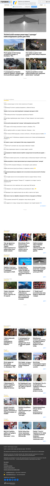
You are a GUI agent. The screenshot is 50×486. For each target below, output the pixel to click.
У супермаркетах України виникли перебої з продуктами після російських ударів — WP (24, 153)
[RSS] (17, 480)
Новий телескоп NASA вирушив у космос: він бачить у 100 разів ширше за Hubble (24, 133)
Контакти (6, 463)
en (49, 1)
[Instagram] (12, 480)
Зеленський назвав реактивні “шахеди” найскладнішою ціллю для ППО (21, 122)
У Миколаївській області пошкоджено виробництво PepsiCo (18, 114)
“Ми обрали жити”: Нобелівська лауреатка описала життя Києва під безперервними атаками (24, 137)
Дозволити (34, 6)
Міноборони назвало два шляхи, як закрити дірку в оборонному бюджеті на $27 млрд (25, 157)
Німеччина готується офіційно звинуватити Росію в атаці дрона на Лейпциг (23, 195)
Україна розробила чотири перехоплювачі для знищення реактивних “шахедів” (23, 160)
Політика (6, 5)
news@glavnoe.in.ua (10, 472)
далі (44, 252)
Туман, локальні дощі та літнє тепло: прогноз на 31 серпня (18, 103)
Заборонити (27, 6)
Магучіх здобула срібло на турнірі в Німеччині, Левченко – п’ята (19, 129)
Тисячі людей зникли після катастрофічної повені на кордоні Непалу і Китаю (22, 176)
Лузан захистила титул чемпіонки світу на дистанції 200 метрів (19, 184)
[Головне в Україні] (7, 2)
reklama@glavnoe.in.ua (10, 474)
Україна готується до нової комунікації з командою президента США (21, 110)
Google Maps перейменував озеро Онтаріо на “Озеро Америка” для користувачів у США (24, 118)
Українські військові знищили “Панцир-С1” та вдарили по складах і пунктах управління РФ (22, 180)
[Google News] (15, 480)
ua (46, 1)
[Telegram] (10, 480)
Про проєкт (6, 462)
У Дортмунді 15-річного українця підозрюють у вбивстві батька (19, 107)
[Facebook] (5, 480)
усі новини (42, 205)
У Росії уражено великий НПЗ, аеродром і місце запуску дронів (19, 199)
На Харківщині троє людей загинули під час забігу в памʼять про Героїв (21, 192)
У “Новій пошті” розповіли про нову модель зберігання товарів (19, 145)
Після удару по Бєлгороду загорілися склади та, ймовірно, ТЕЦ (19, 126)
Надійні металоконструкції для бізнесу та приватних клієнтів (19, 168)
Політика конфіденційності (9, 467)
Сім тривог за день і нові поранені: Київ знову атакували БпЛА (19, 141)
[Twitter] (7, 480)
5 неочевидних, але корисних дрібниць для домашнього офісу (19, 188)
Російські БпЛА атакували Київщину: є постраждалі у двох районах (20, 164)
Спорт (41, 5)
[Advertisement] (25, 87)
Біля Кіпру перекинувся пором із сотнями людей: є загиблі (18, 148)
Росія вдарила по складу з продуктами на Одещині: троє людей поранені (22, 202)
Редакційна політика (8, 465)
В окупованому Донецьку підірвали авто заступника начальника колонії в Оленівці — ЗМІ (24, 172)
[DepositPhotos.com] (9, 483)
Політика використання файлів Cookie (12, 469)
